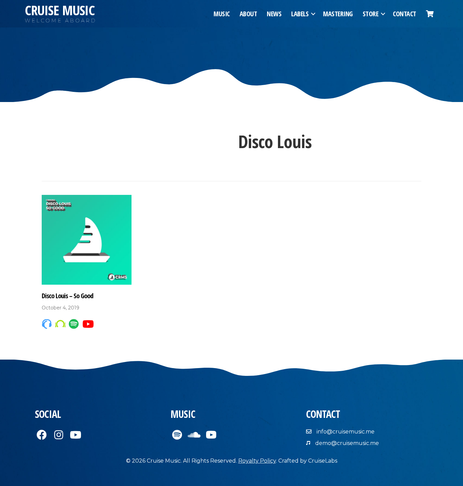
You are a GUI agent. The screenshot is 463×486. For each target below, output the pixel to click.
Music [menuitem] (222, 13)
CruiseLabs (322, 461)
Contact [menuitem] (404, 13)
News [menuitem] (274, 13)
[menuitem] (430, 14)
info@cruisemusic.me (346, 431)
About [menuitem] (248, 13)
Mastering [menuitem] (338, 13)
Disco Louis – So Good (67, 295)
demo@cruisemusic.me (347, 443)
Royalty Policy (257, 461)
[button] (313, 14)
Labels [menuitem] (299, 13)
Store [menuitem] (371, 13)
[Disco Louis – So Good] (87, 239)
